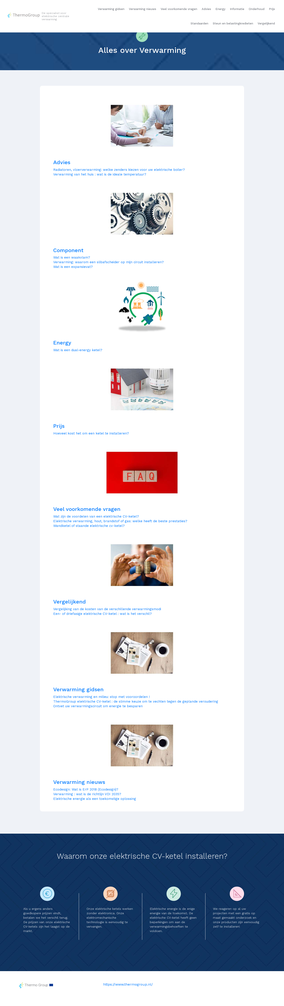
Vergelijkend (266, 23)
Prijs (272, 9)
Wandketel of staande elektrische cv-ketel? (89, 526)
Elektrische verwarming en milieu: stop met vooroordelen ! (101, 697)
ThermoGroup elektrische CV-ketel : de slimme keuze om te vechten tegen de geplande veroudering (135, 701)
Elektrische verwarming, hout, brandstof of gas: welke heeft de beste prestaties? (120, 521)
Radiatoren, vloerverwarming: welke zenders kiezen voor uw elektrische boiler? (119, 170)
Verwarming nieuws (142, 9)
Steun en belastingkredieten (233, 23)
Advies (206, 9)
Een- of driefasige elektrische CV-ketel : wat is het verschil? (102, 614)
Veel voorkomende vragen (179, 9)
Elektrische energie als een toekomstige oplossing (94, 799)
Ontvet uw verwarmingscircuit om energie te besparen (98, 706)
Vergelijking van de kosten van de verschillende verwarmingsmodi (107, 609)
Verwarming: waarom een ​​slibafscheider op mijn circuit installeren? (108, 262)
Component (68, 250)
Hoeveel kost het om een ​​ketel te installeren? (91, 433)
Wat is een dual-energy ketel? (77, 350)
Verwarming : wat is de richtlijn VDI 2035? (87, 794)
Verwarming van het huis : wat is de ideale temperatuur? (99, 174)
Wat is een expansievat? (73, 267)
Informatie (237, 9)
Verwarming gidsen (111, 9)
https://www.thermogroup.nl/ (128, 984)
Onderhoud (256, 9)
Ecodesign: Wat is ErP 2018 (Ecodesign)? (85, 789)
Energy (220, 9)
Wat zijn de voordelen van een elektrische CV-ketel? (96, 516)
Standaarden (199, 23)
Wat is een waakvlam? (71, 257)
